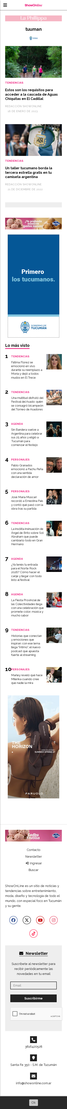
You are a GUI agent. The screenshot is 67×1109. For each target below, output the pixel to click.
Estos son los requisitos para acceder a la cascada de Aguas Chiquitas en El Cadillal (31, 94)
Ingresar (35, 863)
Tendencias (14, 82)
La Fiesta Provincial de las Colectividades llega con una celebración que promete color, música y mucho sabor (27, 607)
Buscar (33, 870)
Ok (33, 1102)
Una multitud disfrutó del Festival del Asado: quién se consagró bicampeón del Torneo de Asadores (27, 403)
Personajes (20, 459)
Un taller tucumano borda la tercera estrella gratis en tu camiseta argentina (28, 172)
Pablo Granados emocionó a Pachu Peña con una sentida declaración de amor (27, 471)
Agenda (17, 423)
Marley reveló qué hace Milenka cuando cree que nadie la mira (27, 678)
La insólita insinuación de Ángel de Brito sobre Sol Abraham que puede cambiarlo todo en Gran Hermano (27, 536)
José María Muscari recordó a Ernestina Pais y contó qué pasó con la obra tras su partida (27, 502)
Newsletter (33, 856)
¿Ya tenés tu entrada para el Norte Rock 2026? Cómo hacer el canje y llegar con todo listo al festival (26, 572)
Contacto (33, 850)
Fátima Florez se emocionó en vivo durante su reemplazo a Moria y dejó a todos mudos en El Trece (26, 370)
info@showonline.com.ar (33, 1083)
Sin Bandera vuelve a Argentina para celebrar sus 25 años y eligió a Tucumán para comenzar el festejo (26, 437)
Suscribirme (33, 998)
